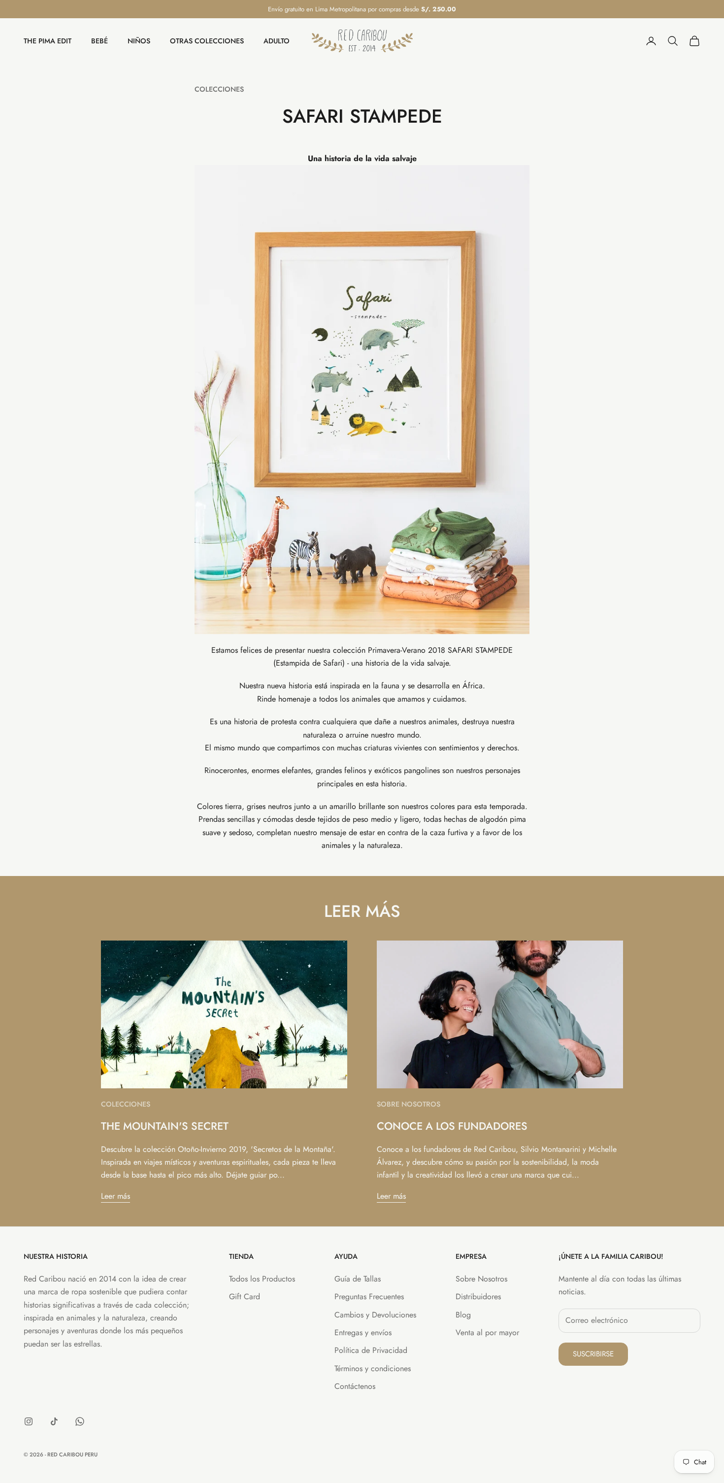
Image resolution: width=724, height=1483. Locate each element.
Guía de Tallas (357, 1278)
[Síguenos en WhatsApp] (80, 1421)
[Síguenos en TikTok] (54, 1421)
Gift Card (244, 1296)
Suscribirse (593, 1353)
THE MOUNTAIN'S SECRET (165, 1126)
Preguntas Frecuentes (369, 1296)
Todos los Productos (262, 1278)
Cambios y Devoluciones (375, 1314)
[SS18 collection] (362, 398)
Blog (463, 1314)
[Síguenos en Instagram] (28, 1421)
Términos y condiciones (372, 1368)
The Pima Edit (47, 41)
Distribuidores (478, 1296)
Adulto (276, 41)
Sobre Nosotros (408, 1104)
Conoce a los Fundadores (452, 1126)
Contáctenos (354, 1386)
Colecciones (219, 89)
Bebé (99, 41)
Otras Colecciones (207, 41)
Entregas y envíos (363, 1332)
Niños (139, 41)
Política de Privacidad (370, 1350)
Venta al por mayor (487, 1332)
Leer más (115, 1196)
